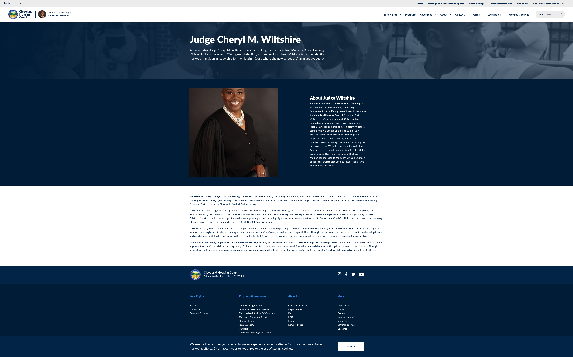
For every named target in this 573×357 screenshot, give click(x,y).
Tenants (194, 305)
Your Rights (390, 14)
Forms (476, 14)
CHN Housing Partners (251, 305)
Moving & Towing (519, 14)
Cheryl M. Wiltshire (298, 305)
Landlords (195, 309)
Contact (460, 14)
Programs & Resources (418, 14)
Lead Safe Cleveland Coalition (254, 309)
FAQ (290, 317)
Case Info (342, 328)
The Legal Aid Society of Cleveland (257, 313)
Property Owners (199, 313)
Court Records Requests (501, 3)
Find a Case (522, 3)
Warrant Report (346, 317)
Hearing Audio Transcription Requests (446, 3)
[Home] (13, 14)
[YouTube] (362, 275)
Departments (295, 309)
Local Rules (494, 14)
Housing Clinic (246, 321)
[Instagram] (340, 275)
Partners (243, 328)
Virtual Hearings (476, 3)
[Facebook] (346, 275)
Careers (292, 321)
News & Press (295, 324)
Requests (342, 321)
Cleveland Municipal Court (253, 317)
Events (291, 313)
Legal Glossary (246, 324)
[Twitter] (353, 275)
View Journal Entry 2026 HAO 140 (549, 3)
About (443, 14)
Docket (419, 3)
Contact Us (343, 305)
